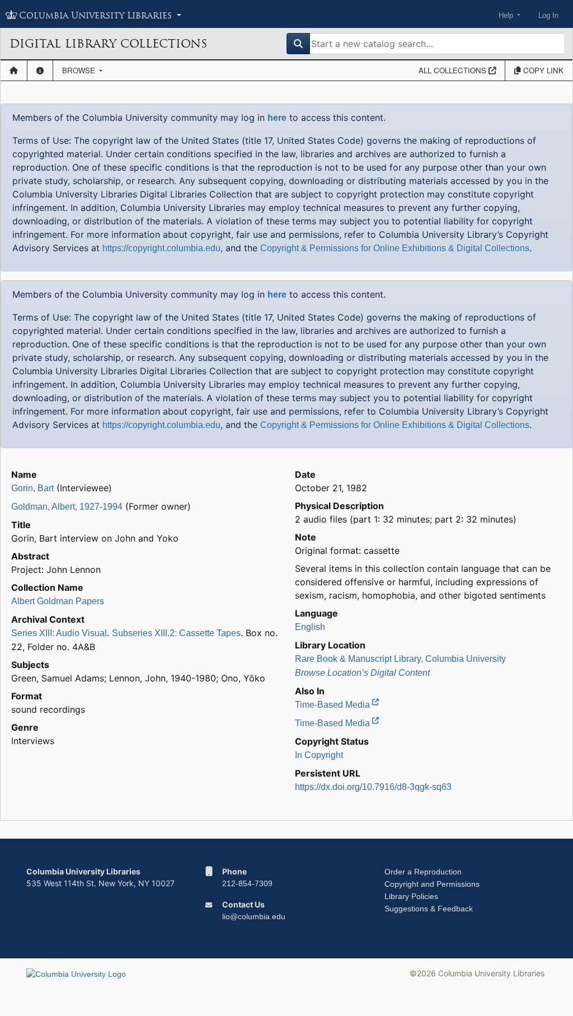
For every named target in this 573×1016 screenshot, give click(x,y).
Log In (548, 15)
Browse (79, 70)
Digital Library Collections (108, 43)
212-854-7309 (247, 883)
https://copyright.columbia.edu (161, 248)
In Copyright (319, 755)
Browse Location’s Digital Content (362, 673)
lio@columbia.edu (253, 916)
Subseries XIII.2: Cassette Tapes (176, 633)
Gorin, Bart (32, 488)
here (276, 118)
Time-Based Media (333, 704)
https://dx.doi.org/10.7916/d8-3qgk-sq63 (373, 787)
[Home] (14, 70)
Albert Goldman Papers (57, 601)
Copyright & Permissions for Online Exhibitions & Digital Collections (394, 248)
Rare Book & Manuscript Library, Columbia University (400, 659)
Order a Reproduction (423, 871)
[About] (40, 70)
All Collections (454, 70)
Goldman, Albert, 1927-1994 (67, 506)
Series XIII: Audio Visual (59, 633)
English (310, 627)
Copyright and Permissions (432, 883)
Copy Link (542, 70)
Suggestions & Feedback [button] (428, 908)
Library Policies (411, 896)
